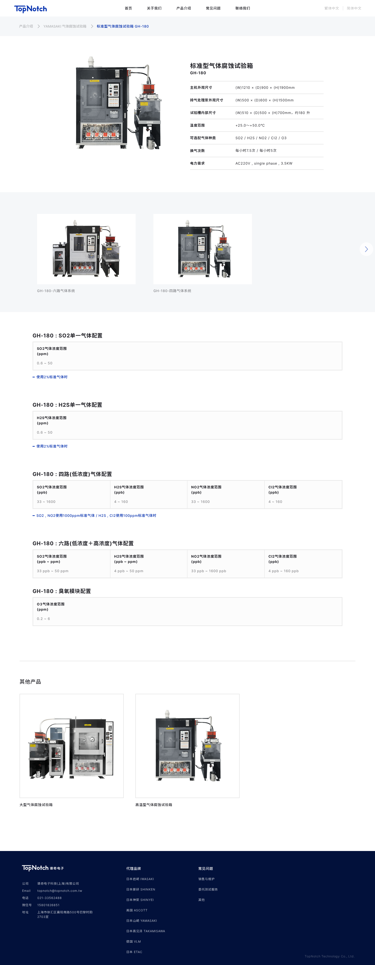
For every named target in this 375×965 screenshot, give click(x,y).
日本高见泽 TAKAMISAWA (145, 931)
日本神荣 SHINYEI (140, 900)
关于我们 (154, 8)
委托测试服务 (208, 889)
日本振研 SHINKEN (140, 889)
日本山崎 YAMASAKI (141, 920)
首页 (128, 8)
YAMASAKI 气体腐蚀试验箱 (64, 26)
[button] (162, 869)
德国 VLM (133, 941)
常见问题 (213, 8)
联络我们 (242, 8)
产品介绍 (183, 8)
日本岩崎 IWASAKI (140, 879)
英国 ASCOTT (137, 910)
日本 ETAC (134, 952)
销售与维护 (206, 879)
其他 (201, 900)
